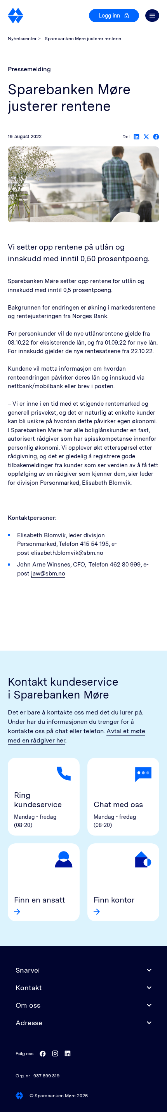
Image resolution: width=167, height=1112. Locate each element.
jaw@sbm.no (48, 573)
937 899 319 (46, 1076)
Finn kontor (114, 899)
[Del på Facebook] (156, 137)
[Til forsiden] (16, 15)
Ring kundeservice (38, 799)
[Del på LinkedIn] (136, 137)
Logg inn (109, 15)
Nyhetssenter (22, 38)
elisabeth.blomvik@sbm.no (67, 552)
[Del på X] (146, 136)
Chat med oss (118, 804)
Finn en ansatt (39, 899)
